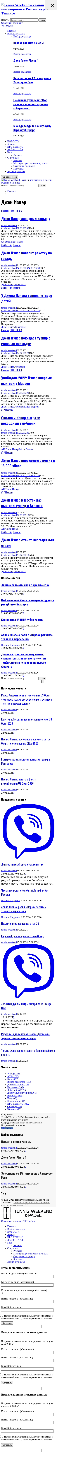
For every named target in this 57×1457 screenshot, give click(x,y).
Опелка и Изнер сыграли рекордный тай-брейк (20, 420)
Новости (5, 211)
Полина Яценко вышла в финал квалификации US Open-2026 (18, 781)
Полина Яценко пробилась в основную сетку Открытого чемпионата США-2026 (25, 741)
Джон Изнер (16, 242)
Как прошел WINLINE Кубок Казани (22, 619)
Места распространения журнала (30, 163)
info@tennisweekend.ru (30, 1122)
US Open (5, 242)
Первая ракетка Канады (28, 43)
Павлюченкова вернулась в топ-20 (20, 923)
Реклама (17, 160)
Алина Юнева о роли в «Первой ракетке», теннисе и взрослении (27, 637)
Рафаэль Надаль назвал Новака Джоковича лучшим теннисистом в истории (25, 1036)
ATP (3, 449)
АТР (3, 410)
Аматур (11, 144)
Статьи (14, 1106)
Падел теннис (16, 1101)
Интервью (15, 1087)
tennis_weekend (9, 225)
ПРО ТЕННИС (15, 146)
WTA (13, 1073)
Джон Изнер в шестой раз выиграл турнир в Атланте (22, 502)
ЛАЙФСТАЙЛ (15, 149)
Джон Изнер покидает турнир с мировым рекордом (25, 340)
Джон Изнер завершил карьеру (25, 218)
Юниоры (14, 1109)
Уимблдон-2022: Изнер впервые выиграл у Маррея (26, 380)
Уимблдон (19, 367)
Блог (9, 152)
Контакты (18, 168)
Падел (12, 1098)
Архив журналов (16, 171)
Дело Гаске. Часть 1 (25, 60)
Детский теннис (18, 1084)
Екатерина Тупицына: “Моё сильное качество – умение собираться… (30, 104)
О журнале (13, 157)
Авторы (17, 155)
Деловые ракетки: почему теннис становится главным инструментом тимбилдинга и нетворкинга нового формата (23, 660)
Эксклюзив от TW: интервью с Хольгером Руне (32, 80)
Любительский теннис (21, 1092)
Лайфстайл (6, 245)
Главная (11, 31)
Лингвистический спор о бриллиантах (25, 585)
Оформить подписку (12, 23)
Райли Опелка (26, 449)
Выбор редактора (16, 33)
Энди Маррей (32, 406)
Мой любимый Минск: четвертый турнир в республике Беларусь (27, 602)
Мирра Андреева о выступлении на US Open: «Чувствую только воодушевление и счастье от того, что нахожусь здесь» (27, 699)
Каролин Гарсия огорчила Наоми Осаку (22, 936)
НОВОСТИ (13, 141)
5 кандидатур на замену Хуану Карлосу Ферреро (32, 128)
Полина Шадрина (10, 645)
